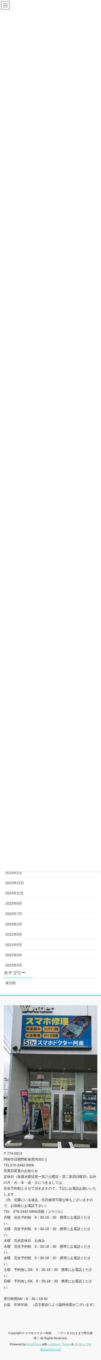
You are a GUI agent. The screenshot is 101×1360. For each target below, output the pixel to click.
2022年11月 (14, 893)
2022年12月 (14, 883)
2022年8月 (13, 903)
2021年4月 (13, 955)
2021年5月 (13, 945)
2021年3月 (13, 965)
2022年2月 (13, 924)
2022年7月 (13, 914)
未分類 (10, 983)
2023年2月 (13, 873)
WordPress (33, 1344)
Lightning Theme (59, 1344)
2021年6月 (13, 934)
